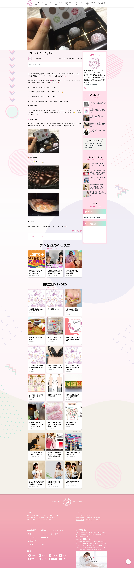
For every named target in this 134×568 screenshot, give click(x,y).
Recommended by (75, 431)
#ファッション (51, 517)
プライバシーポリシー (57, 530)
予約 (43, 544)
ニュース (44, 534)
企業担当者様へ (32, 541)
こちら (60, 248)
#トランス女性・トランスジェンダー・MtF (39, 520)
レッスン (44, 541)
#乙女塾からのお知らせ (90, 143)
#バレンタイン (32, 65)
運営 (29, 534)
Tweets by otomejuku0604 (92, 217)
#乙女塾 (99, 143)
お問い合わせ (32, 537)
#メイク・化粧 (98, 145)
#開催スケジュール (89, 145)
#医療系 (90, 147)
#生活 (38, 65)
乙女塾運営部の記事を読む (90, 84)
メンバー (30, 544)
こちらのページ (80, 520)
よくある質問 (54, 534)
